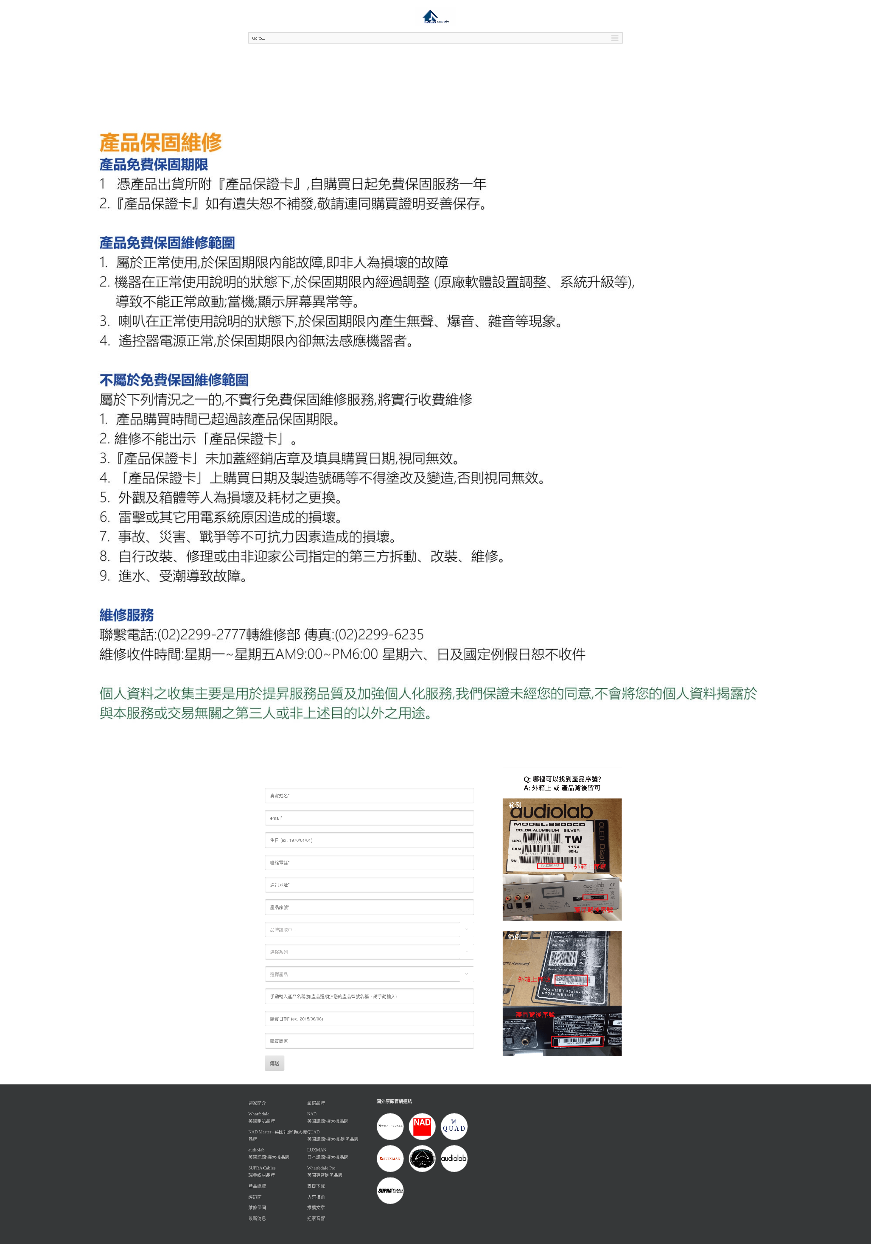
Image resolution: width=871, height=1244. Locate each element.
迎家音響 (316, 1218)
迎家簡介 (257, 1103)
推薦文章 (316, 1207)
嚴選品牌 (316, 1103)
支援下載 (316, 1186)
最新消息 (257, 1218)
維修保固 (257, 1207)
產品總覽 (257, 1186)
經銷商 (255, 1196)
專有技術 (316, 1196)
